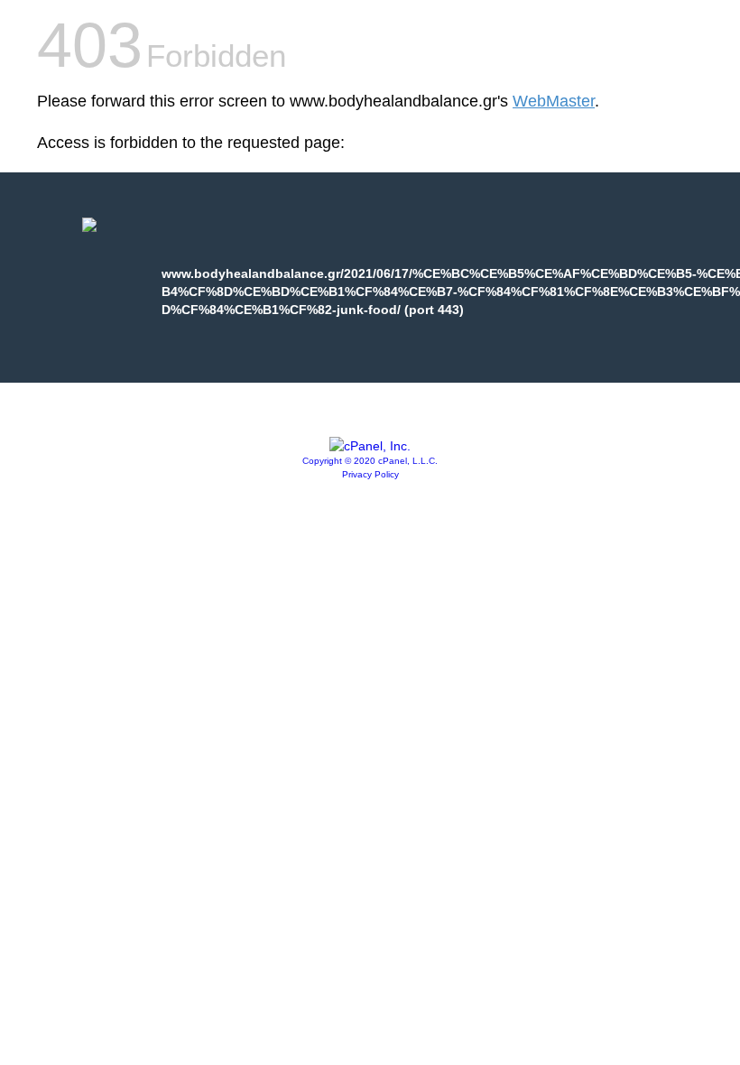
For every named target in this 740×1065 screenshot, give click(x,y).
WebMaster (554, 101)
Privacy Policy (370, 474)
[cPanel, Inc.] (370, 446)
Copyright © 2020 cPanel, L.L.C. (370, 461)
